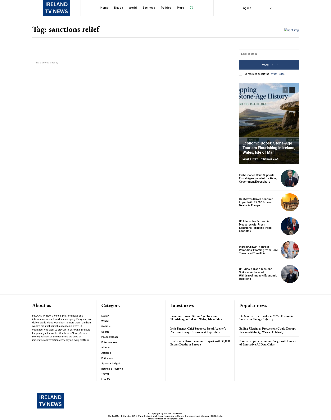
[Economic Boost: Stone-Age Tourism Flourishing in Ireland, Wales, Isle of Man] (269, 123)
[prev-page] (285, 90)
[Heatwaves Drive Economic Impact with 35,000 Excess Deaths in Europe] (290, 202)
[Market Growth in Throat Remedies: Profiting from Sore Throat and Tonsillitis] (290, 250)
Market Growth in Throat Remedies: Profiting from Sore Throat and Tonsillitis (258, 250)
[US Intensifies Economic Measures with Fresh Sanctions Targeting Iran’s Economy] (290, 226)
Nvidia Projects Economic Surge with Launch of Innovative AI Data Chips (267, 342)
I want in (267, 64)
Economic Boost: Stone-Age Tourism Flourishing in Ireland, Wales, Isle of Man (269, 148)
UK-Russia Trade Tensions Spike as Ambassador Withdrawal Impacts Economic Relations (258, 273)
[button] (191, 7)
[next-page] (292, 90)
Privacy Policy (277, 74)
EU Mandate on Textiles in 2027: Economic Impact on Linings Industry (266, 318)
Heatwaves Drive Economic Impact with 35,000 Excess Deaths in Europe (256, 202)
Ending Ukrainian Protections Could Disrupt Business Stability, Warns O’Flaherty (267, 330)
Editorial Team (250, 158)
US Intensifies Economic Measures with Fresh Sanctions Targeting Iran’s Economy (255, 226)
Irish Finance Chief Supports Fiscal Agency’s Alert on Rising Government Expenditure (258, 178)
